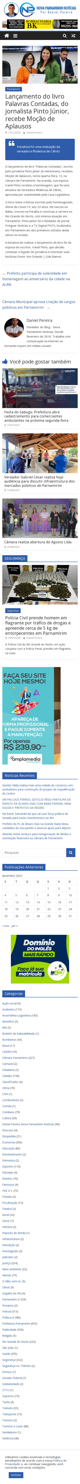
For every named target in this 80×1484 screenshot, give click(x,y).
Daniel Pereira (34, 132)
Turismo (7, 1420)
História (7, 1227)
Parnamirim (13, 89)
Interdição (8, 1245)
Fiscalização (9, 1203)
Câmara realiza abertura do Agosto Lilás (38, 542)
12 (16, 902)
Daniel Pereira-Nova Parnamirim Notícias (28, 1124)
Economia (8, 1142)
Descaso (7, 1130)
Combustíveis (10, 1100)
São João (8, 1348)
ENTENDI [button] (16, 1475)
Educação (8, 1148)
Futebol (7, 1209)
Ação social (9, 1003)
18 (6, 909)
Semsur (7, 1372)
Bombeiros (9, 1039)
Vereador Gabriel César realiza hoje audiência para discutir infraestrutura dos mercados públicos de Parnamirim (39, 481)
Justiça (6, 1263)
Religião (7, 1335)
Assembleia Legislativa (16, 1015)
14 (38, 902)
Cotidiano (8, 1112)
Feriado (7, 1197)
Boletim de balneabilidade (18, 1033)
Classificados (10, 1082)
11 (6, 902)
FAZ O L (7, 1190)
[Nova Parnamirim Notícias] (6, 36)
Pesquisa (8, 1305)
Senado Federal (12, 1378)
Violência (7, 1438)
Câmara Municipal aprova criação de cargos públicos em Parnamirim (38, 304)
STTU (5, 1390)
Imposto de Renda (14, 1233)
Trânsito (7, 1408)
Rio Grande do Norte (15, 1341)
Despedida (9, 1136)
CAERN (6, 1052)
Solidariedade (10, 1384)
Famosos (8, 1184)
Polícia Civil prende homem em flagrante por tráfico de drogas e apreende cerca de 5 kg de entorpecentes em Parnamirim (38, 625)
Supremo (8, 1396)
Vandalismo (9, 1432)
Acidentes (8, 1009)
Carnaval (7, 1064)
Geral (5, 1215)
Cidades (7, 1076)
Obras (6, 1287)
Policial (6, 1311)
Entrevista (8, 1160)
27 (27, 916)
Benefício (8, 1021)
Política (6, 1317)
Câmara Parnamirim (15, 1058)
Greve (6, 1221)
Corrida (6, 1106)
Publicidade (9, 1329)
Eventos (7, 1178)
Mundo (6, 1275)
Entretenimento (12, 1154)
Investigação (10, 1251)
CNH (5, 1094)
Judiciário (8, 1257)
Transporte (9, 1414)
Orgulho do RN (11, 1293)
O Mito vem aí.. (11, 1281)
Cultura (6, 1118)
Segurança (13, 610)
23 (59, 909)
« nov (5, 926)
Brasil (5, 1045)
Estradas (7, 1172)
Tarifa (6, 1402)
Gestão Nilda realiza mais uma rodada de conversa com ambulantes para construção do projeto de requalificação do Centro (38, 789)
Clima (5, 1088)
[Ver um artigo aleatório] (73, 36)
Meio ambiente (11, 1269)
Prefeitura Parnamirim (16, 1323)
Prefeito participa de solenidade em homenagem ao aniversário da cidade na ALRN (36, 279)
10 (70, 895)
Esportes (7, 1166)
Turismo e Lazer (12, 1426)
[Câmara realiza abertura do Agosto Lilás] (39, 501)
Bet (4, 1027)
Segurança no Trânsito (16, 1366)
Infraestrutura (11, 1239)
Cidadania (8, 1070)
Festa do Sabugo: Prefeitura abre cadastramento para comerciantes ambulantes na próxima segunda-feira (36, 416)
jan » (14, 926)
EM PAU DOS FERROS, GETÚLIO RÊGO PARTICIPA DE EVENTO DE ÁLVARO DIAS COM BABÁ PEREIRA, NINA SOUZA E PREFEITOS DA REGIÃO (36, 804)
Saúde (6, 1354)
